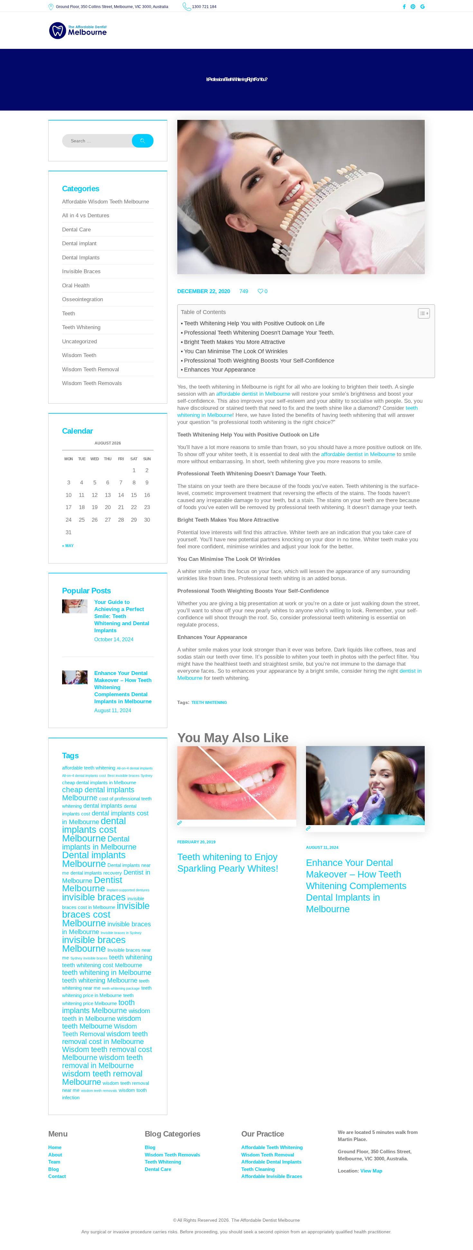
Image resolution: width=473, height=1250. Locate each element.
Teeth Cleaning (258, 1169)
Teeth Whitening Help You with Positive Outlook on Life (254, 323)
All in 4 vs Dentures (85, 215)
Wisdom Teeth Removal (90, 369)
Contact (57, 1176)
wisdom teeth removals (99, 1091)
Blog (53, 1169)
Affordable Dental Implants (271, 1162)
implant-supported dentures (128, 890)
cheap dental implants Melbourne (98, 794)
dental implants (102, 806)
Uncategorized (79, 341)
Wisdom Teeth (79, 355)
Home (54, 1147)
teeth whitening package (121, 988)
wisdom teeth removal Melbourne (102, 1077)
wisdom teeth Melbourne (101, 1022)
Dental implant (79, 243)
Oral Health (75, 286)
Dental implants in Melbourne (99, 842)
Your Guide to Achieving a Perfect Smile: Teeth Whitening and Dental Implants (121, 616)
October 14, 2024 (114, 639)
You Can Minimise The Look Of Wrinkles (236, 351)
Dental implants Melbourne (94, 859)
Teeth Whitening (81, 327)
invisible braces (94, 897)
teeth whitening (209, 702)
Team (54, 1162)
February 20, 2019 (196, 842)
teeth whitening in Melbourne (106, 972)
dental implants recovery (96, 873)
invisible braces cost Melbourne (106, 914)
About (55, 1154)
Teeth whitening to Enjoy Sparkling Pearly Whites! (227, 863)
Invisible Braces (81, 271)
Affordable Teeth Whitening (272, 1147)
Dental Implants (81, 258)
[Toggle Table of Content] (420, 313)
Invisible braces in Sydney (121, 933)
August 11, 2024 (322, 847)
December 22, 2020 (203, 291)
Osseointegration (82, 299)
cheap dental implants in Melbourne (99, 782)
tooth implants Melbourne (98, 1006)
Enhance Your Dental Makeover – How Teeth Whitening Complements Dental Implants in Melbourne (356, 886)
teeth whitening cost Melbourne (102, 965)
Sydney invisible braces (88, 958)
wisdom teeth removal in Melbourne (102, 1061)
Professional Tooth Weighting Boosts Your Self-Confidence (259, 360)
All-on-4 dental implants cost (84, 776)
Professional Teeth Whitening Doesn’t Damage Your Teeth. (259, 332)
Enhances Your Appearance (219, 369)
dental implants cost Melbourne (94, 829)
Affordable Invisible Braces (271, 1176)
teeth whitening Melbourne (99, 980)
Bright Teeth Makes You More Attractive (234, 342)
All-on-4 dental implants (135, 768)
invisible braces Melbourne (94, 944)
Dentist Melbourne (92, 884)
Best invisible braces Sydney (130, 776)
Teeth (68, 313)
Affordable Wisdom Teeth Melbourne (105, 202)
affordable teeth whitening (88, 767)
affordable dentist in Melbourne (253, 394)
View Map (371, 1171)
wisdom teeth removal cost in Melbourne (105, 1038)
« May (68, 546)
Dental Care (76, 230)
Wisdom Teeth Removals (92, 383)
